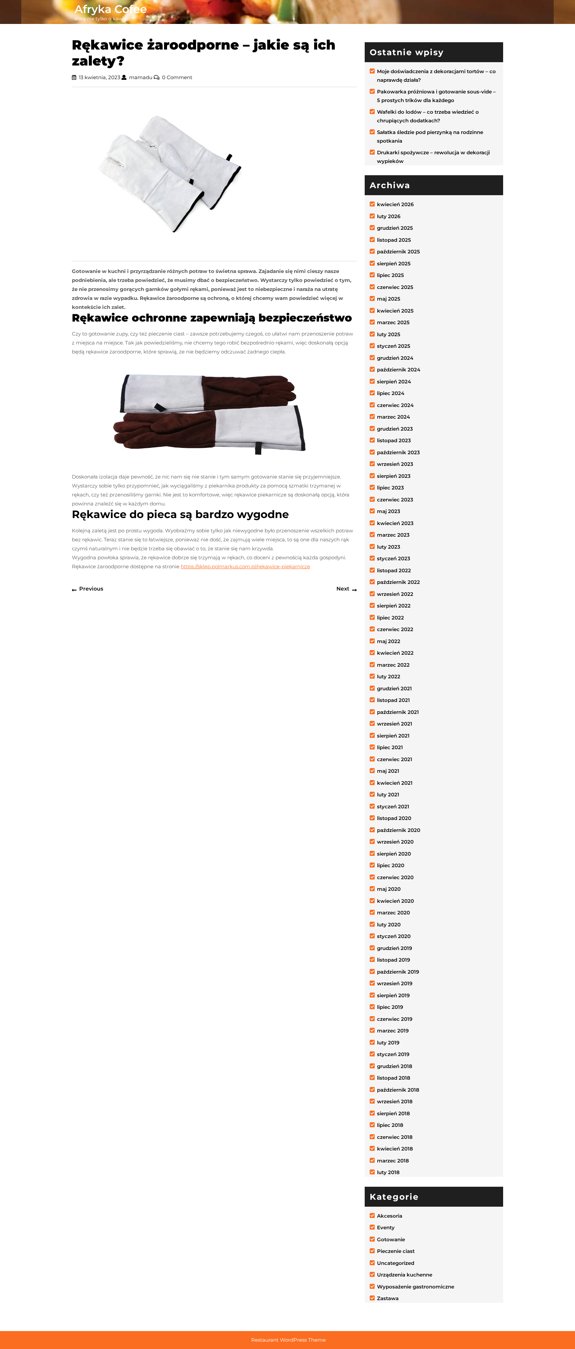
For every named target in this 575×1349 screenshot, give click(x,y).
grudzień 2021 (394, 688)
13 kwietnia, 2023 (99, 77)
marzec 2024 (393, 417)
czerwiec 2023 (395, 499)
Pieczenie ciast (396, 1251)
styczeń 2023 (393, 558)
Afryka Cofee (111, 9)
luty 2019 (388, 1042)
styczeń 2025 (393, 346)
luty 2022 (388, 676)
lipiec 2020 (390, 865)
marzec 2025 (393, 322)
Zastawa (388, 1298)
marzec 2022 (393, 665)
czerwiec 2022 (395, 629)
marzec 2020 (393, 912)
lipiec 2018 (390, 1125)
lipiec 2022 (390, 617)
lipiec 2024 (390, 393)
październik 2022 (398, 582)
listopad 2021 (393, 700)
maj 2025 (388, 299)
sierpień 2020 (394, 854)
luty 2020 (389, 924)
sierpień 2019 (393, 995)
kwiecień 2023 (395, 523)
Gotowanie (391, 1239)
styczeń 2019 (393, 1054)
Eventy (386, 1227)
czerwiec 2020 (395, 877)
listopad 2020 (394, 818)
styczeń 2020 (394, 936)
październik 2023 (398, 452)
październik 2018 (398, 1090)
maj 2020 (389, 889)
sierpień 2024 (394, 381)
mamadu (140, 77)
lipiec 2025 (390, 275)
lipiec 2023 (390, 487)
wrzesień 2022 (395, 594)
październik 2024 (398, 369)
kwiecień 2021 (395, 783)
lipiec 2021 (390, 747)
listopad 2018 (393, 1078)
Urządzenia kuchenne (404, 1275)
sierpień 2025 (394, 263)
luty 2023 (388, 547)
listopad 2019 (393, 960)
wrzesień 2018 (395, 1101)
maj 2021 (388, 771)
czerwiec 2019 (394, 1019)
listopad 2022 (394, 570)
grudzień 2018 (394, 1066)
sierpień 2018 (393, 1113)
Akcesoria (389, 1216)
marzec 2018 (393, 1160)
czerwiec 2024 (395, 405)
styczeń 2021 (393, 806)
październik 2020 (398, 830)
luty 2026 (388, 216)
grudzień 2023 (395, 429)
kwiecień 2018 (395, 1149)
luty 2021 (388, 794)
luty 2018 (388, 1172)
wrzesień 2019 (394, 983)
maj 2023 (388, 511)
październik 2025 (398, 251)
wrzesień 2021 (394, 724)
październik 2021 (398, 712)
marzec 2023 (393, 535)
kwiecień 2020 (395, 901)
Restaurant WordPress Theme (288, 1340)
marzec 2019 (393, 1030)
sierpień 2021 (393, 736)
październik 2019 (398, 972)
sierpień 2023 (394, 476)
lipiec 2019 (390, 1007)
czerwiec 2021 (394, 759)
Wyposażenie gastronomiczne (415, 1286)
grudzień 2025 (395, 228)
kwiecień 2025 (395, 311)
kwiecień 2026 (395, 204)
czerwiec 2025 (395, 287)
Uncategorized (395, 1263)
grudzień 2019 (394, 948)
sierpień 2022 (394, 606)
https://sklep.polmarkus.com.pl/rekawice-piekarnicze (245, 566)
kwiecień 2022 (395, 653)
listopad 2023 (394, 440)
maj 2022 (388, 641)
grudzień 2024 (395, 358)
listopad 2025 (394, 240)
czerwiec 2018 (395, 1137)
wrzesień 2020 (395, 842)
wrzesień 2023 (395, 464)
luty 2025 (388, 334)
